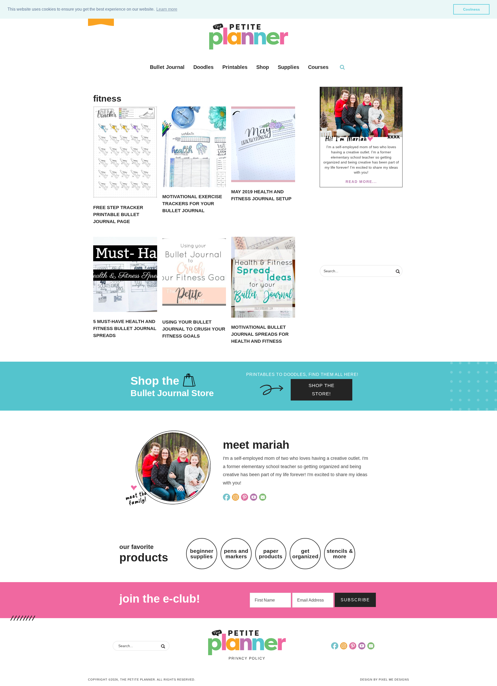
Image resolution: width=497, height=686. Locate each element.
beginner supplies (201, 553)
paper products (270, 553)
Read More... (361, 182)
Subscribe (355, 600)
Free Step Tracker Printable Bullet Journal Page (118, 214)
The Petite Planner (248, 36)
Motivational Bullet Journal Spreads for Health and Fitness (260, 334)
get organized (305, 553)
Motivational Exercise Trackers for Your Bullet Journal (192, 203)
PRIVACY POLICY (247, 658)
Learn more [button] (166, 9)
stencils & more (340, 553)
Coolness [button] (471, 9)
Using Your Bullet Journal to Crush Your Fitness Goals (193, 329)
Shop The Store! (321, 389)
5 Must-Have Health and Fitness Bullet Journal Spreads (124, 328)
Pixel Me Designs (394, 679)
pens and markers (236, 553)
